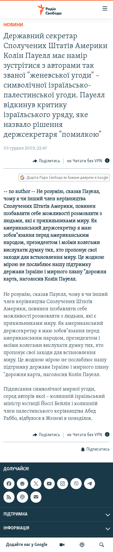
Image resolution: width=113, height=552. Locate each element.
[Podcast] (22, 497)
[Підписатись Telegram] (89, 483)
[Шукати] (101, 545)
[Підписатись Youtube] (49, 483)
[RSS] (8, 497)
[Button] (46, 161)
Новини (13, 25)
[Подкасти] (82, 545)
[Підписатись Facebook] (8, 483)
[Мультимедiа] (62, 545)
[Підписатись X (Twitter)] (35, 483)
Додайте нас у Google (27, 544)
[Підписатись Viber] (75, 483)
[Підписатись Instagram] (62, 483)
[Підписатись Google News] (22, 483)
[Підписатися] (35, 497)
